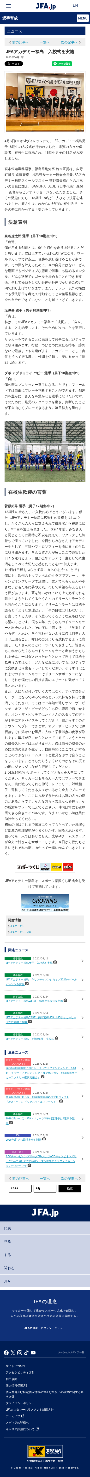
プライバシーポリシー (20, 1403)
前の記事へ (20, 42)
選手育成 (10, 18)
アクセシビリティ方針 (20, 1372)
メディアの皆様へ (17, 1422)
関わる (9, 1267)
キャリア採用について (20, 1429)
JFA (7, 1280)
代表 (7, 1227)
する (7, 1254)
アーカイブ (13, 1416)
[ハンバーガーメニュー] (8, 6)
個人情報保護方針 (17, 1385)
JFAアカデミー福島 (21, 932)
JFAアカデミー (19, 926)
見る (7, 1241)
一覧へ (45, 42)
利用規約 (11, 1379)
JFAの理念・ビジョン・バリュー (45, 1328)
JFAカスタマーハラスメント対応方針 (30, 1409)
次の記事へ (69, 42)
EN (75, 5)
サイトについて (16, 1366)
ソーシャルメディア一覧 (71, 1352)
